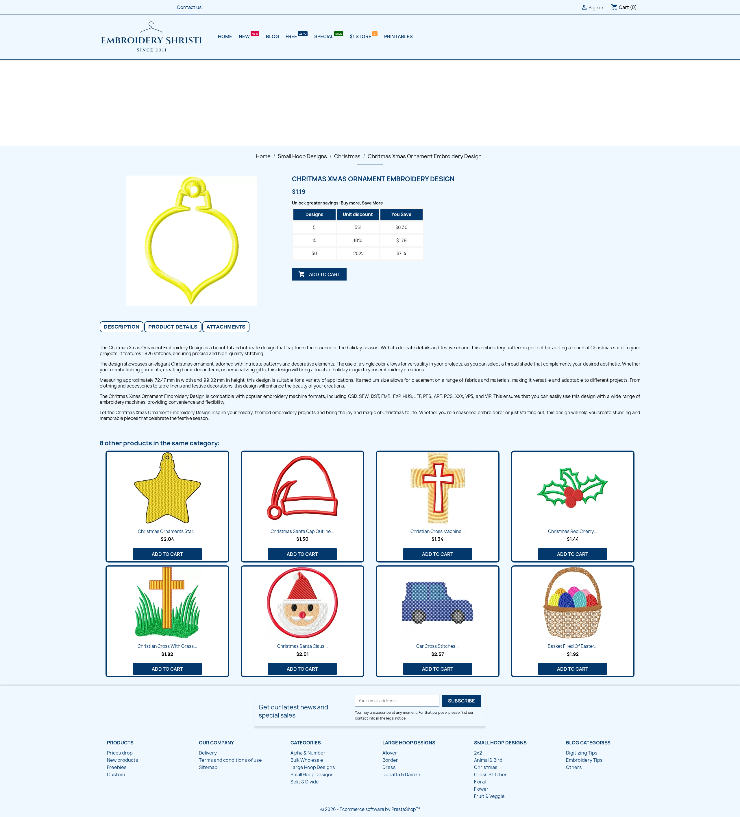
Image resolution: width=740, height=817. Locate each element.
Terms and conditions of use (230, 760)
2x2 (478, 753)
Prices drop (120, 753)
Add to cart (319, 274)
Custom (116, 774)
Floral (480, 782)
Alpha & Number (308, 753)
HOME (225, 36)
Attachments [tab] (225, 327)
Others (574, 767)
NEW (245, 36)
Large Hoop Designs (313, 767)
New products (122, 760)
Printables (398, 36)
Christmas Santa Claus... (302, 646)
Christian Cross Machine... (437, 531)
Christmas (485, 767)
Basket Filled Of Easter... (572, 646)
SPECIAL (324, 36)
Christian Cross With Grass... (167, 646)
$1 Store (361, 36)
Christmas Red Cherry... (572, 531)
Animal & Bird (488, 760)
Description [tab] (121, 327)
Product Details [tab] (172, 327)
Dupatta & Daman (401, 774)
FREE (292, 36)
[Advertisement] (370, 102)
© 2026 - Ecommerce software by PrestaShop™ (370, 809)
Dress (389, 767)
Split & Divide (305, 782)
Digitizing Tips (581, 753)
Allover (389, 753)
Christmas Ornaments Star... (167, 531)
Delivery (208, 753)
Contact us (189, 7)
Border (390, 760)
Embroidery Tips (584, 760)
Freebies (117, 767)
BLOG (272, 36)
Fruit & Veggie (489, 796)
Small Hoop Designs (312, 774)
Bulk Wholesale (307, 760)
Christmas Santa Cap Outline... (302, 531)
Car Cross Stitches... (437, 646)
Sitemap (208, 767)
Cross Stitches (491, 774)
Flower (481, 789)
